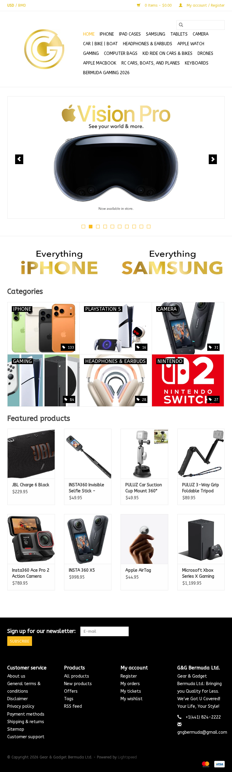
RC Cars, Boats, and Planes (150, 63)
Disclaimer (17, 698)
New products (78, 683)
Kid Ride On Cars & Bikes (167, 53)
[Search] (180, 25)
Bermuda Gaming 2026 (106, 72)
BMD (22, 5)
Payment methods (25, 714)
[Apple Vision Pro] (116, 157)
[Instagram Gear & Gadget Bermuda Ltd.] (220, 631)
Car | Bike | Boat (100, 43)
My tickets (131, 691)
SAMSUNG (155, 34)
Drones (205, 53)
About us (16, 676)
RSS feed (73, 706)
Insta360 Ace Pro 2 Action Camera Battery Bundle (30, 574)
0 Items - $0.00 (158, 5)
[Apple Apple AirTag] (144, 539)
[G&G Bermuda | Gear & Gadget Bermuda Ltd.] (44, 49)
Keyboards (196, 63)
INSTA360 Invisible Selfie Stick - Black (86, 488)
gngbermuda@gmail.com (202, 732)
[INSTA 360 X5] (88, 539)
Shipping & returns (25, 721)
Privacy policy (20, 706)
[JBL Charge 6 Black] (31, 453)
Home (89, 34)
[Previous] (19, 159)
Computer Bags (120, 53)
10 (148, 226)
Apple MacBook (99, 63)
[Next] (213, 159)
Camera (200, 34)
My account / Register (205, 5)
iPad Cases (130, 34)
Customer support (25, 736)
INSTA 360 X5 (82, 570)
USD (11, 5)
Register (129, 676)
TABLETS (179, 34)
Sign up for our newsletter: (41, 631)
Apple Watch (190, 43)
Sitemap (15, 729)
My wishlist (132, 698)
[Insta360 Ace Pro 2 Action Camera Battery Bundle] (31, 539)
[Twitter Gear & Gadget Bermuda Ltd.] (209, 631)
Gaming (91, 53)
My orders (130, 683)
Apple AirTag (138, 570)
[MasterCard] (205, 764)
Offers (71, 691)
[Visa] (218, 764)
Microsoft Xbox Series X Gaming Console (198, 574)
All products (76, 676)
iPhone (107, 34)
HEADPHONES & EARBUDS (147, 43)
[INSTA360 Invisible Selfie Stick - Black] (88, 453)
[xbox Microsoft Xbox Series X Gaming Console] (201, 539)
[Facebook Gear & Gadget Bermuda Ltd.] (198, 631)
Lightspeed (127, 757)
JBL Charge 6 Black (30, 485)
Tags (68, 698)
